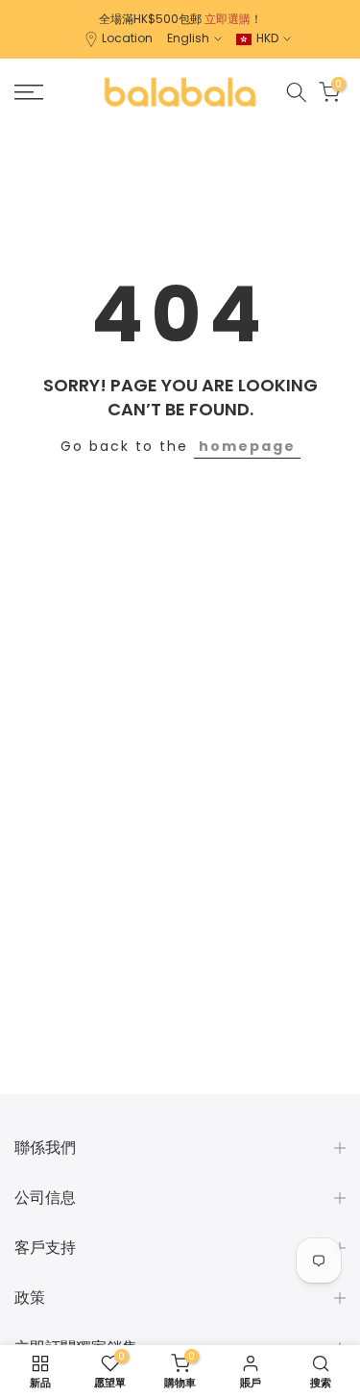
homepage (247, 446)
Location (127, 38)
